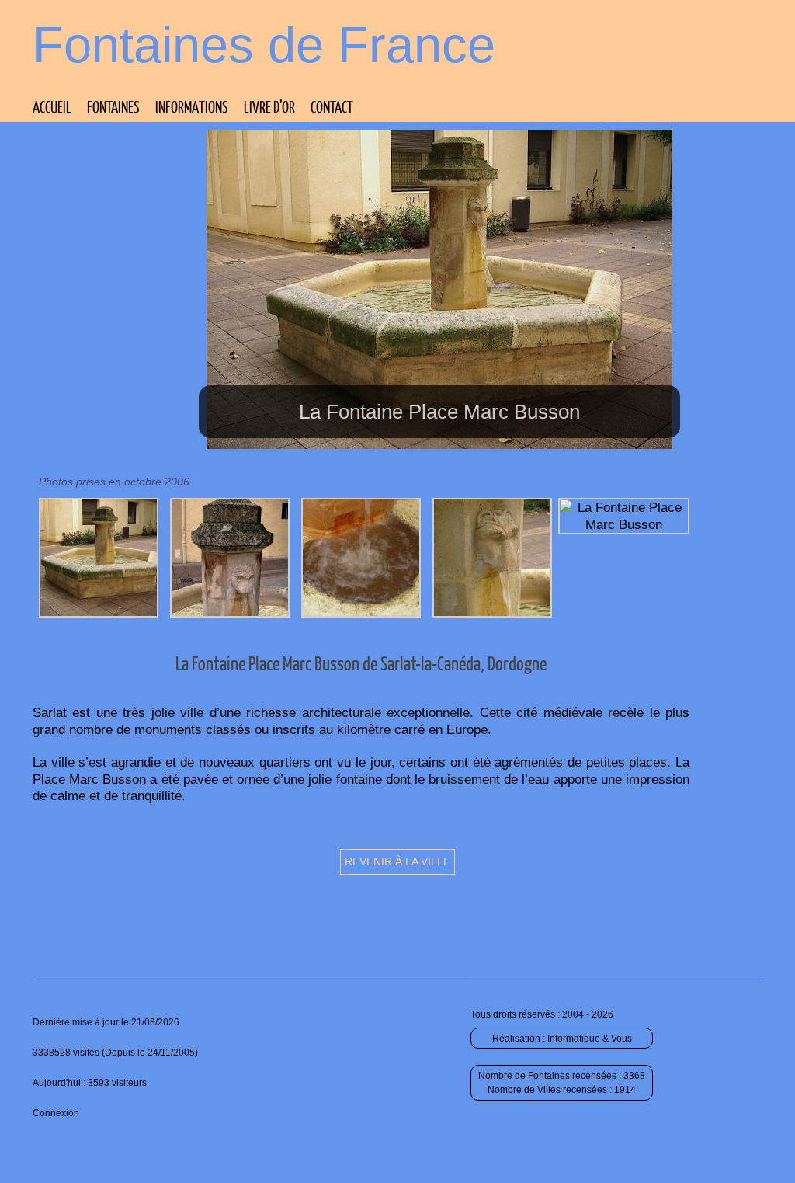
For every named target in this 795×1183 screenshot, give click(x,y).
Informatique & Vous (589, 1038)
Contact (332, 106)
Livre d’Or (269, 106)
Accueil (52, 106)
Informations (191, 106)
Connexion (56, 1113)
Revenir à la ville (397, 861)
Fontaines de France (264, 44)
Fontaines (113, 106)
